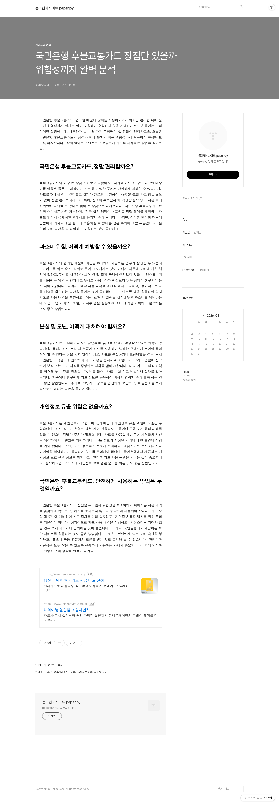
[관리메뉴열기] (272, 7)
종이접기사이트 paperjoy (54, 8)
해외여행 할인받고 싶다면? (66, 610)
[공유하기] (54, 643)
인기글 (197, 232)
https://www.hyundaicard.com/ (64, 574)
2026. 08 (213, 316)
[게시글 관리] (59, 643)
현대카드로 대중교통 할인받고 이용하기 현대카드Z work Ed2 (85, 588)
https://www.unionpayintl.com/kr (65, 603)
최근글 (186, 232)
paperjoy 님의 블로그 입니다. (59, 707)
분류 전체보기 (192, 198)
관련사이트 (223, 788)
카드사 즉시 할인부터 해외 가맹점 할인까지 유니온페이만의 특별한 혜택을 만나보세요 (100, 617)
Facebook (188, 270)
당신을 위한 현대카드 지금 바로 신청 (74, 580)
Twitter (204, 270)
